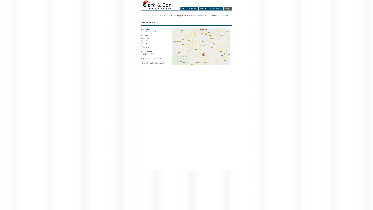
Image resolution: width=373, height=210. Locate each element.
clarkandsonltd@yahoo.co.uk (152, 63)
